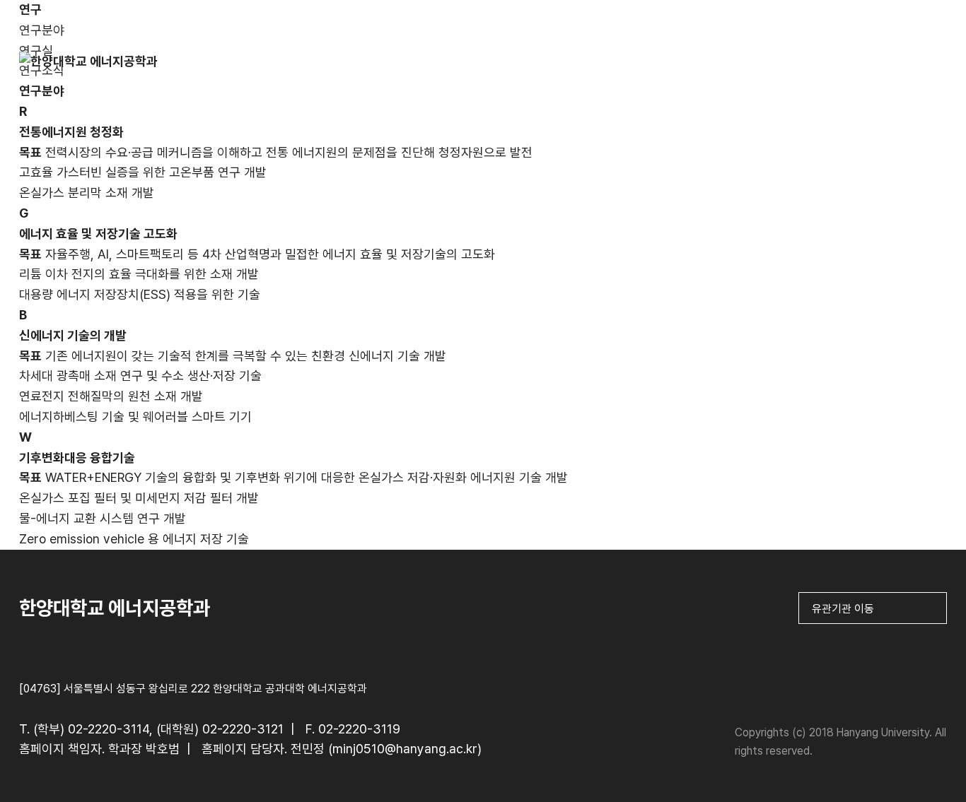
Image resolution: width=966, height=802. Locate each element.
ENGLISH (914, 19)
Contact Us (894, 71)
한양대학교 (831, 19)
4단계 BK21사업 (681, 71)
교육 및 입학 (469, 71)
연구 (575, 71)
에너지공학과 (257, 71)
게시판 (788, 71)
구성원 (363, 71)
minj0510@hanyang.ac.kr (404, 748)
